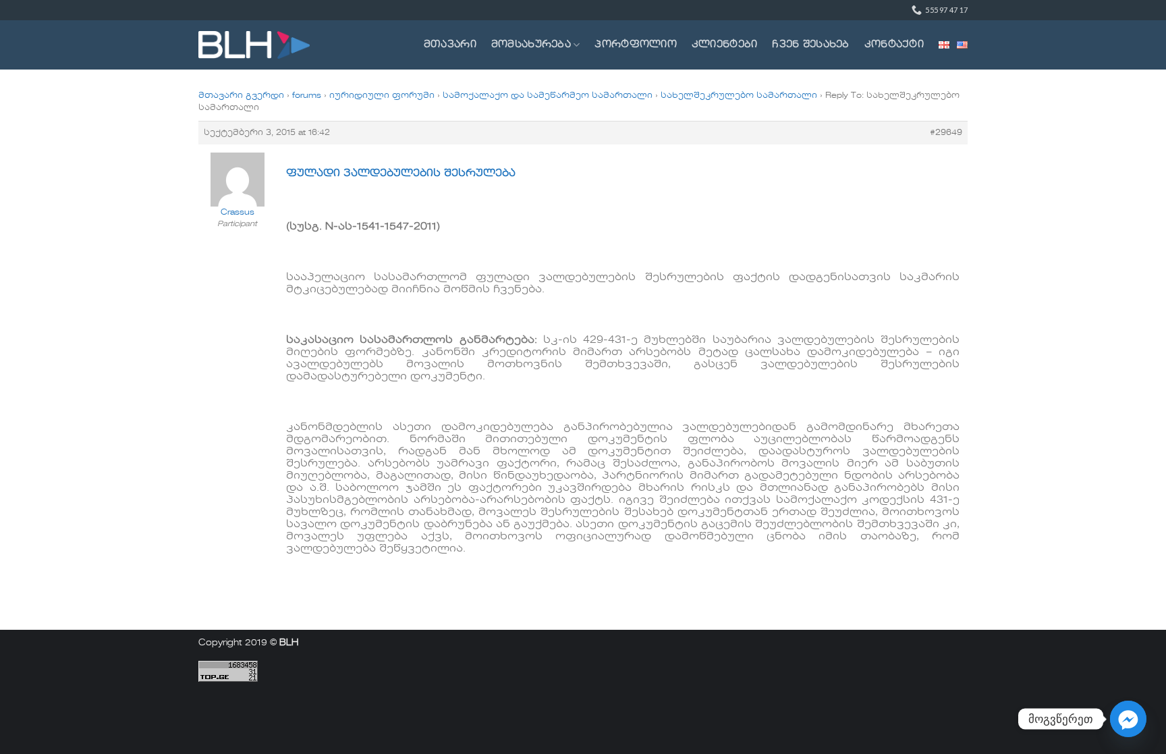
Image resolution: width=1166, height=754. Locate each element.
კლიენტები (725, 44)
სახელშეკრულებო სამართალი (739, 96)
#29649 (946, 133)
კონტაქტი (894, 44)
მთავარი (450, 44)
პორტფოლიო (635, 44)
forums (306, 96)
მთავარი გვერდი (241, 96)
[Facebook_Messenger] (1128, 719)
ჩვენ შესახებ (810, 44)
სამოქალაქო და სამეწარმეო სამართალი (548, 96)
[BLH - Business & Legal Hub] (254, 45)
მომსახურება (531, 44)
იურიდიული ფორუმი (382, 96)
